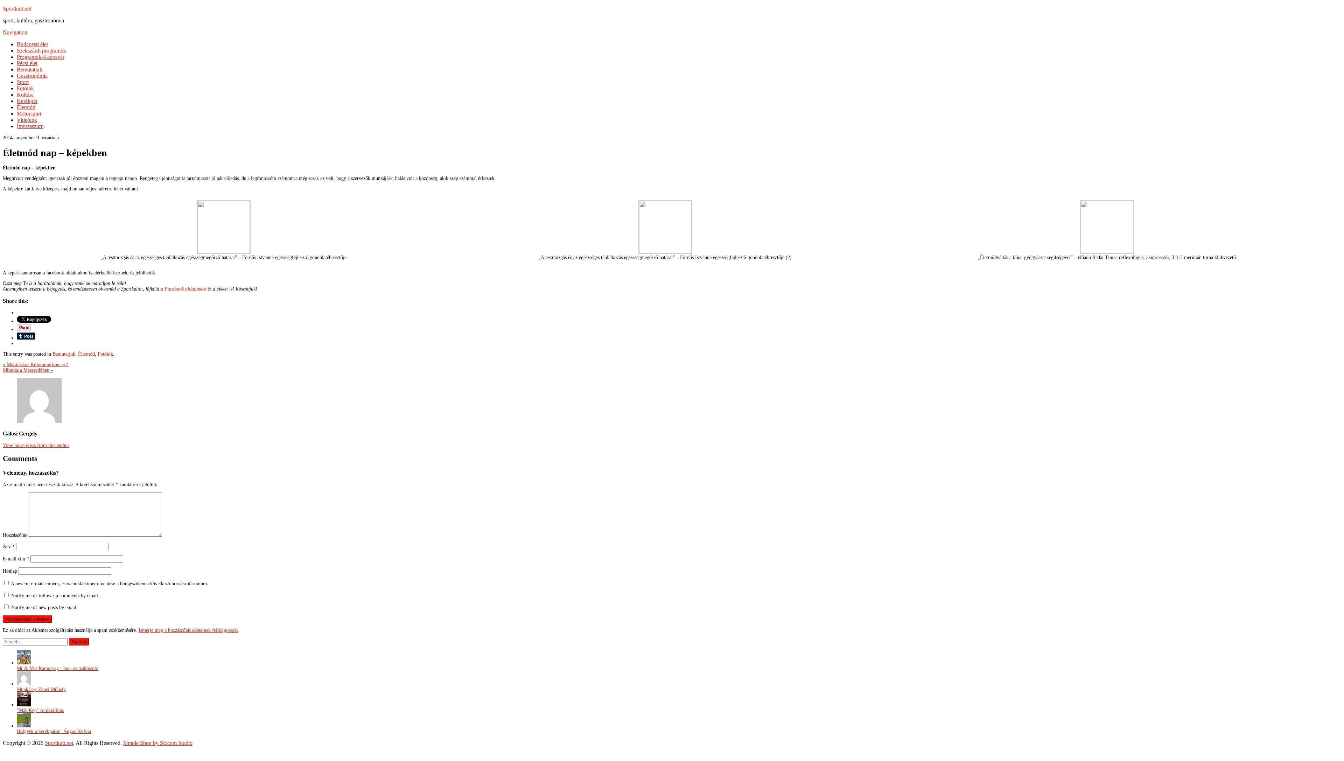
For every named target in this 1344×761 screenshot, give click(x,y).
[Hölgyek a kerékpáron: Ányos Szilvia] (24, 725)
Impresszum (30, 126)
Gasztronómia (32, 76)
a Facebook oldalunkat (183, 289)
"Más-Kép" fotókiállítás (40, 710)
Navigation (15, 32)
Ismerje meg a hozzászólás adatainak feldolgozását (188, 630)
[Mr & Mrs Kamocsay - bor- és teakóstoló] (24, 662)
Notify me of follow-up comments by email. (55, 595)
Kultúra (25, 95)
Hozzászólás (15, 535)
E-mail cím (16, 558)
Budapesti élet (32, 44)
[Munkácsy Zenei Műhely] (24, 683)
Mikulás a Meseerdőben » (28, 370)
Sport (23, 82)
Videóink (27, 120)
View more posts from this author (36, 445)
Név (9, 546)
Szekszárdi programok (41, 51)
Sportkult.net (17, 9)
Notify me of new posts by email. (44, 607)
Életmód (26, 107)
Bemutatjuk (29, 69)
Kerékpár (27, 101)
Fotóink (25, 88)
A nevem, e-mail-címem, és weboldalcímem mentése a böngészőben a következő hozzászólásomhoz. (110, 583)
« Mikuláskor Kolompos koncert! (36, 364)
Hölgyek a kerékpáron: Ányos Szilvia (54, 731)
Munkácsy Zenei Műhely (41, 689)
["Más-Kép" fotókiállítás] (24, 704)
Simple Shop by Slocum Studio (157, 743)
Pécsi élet (27, 63)
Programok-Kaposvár (40, 57)
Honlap (10, 571)
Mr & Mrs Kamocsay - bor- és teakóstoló (57, 668)
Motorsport (29, 114)
